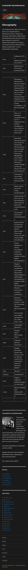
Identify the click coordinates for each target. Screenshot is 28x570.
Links (3, 556)
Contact (4, 560)
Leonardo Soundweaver (13, 5)
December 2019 (8, 519)
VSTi (3, 549)
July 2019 (6, 521)
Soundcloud (7, 478)
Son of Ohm (7, 482)
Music (4, 541)
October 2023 (8, 497)
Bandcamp (7, 476)
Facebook (7, 474)
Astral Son (7, 485)
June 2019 (7, 523)
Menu (4, 10)
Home (4, 537)
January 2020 (8, 517)
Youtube (6, 480)
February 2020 (8, 515)
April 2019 (7, 528)
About (4, 545)
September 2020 (9, 508)
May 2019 (7, 526)
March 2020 (7, 513)
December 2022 (8, 502)
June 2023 (7, 500)
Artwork (4, 553)
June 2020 (7, 510)
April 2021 (7, 506)
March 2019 (7, 530)
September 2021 (9, 504)
